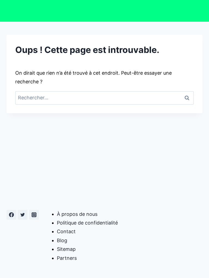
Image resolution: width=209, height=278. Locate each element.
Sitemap (66, 249)
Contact (66, 231)
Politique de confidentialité (87, 223)
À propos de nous (77, 214)
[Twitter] (22, 215)
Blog (62, 240)
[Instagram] (34, 215)
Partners (67, 258)
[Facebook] (11, 215)
